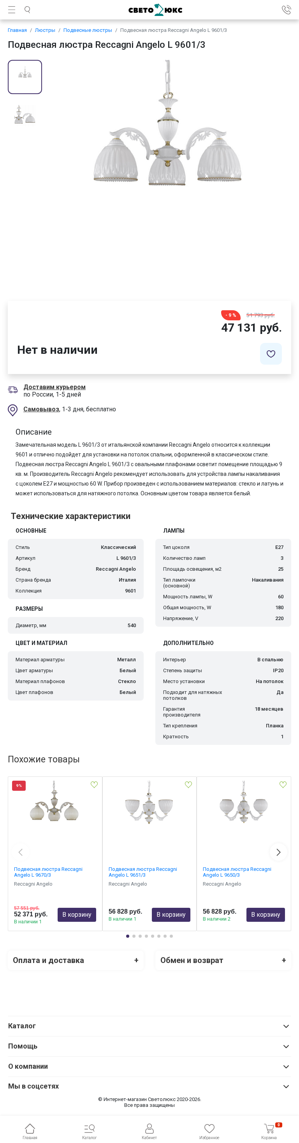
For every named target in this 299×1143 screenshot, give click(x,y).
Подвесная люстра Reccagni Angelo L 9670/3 (48, 872)
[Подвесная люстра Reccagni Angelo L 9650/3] (244, 819)
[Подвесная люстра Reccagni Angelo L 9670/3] (55, 819)
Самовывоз (41, 409)
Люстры (45, 30)
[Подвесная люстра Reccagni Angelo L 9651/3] (150, 819)
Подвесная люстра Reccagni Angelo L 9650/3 (237, 872)
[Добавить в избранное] (271, 354)
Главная (17, 30)
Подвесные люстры (87, 30)
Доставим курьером (54, 387)
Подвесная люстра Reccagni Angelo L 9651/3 (143, 872)
